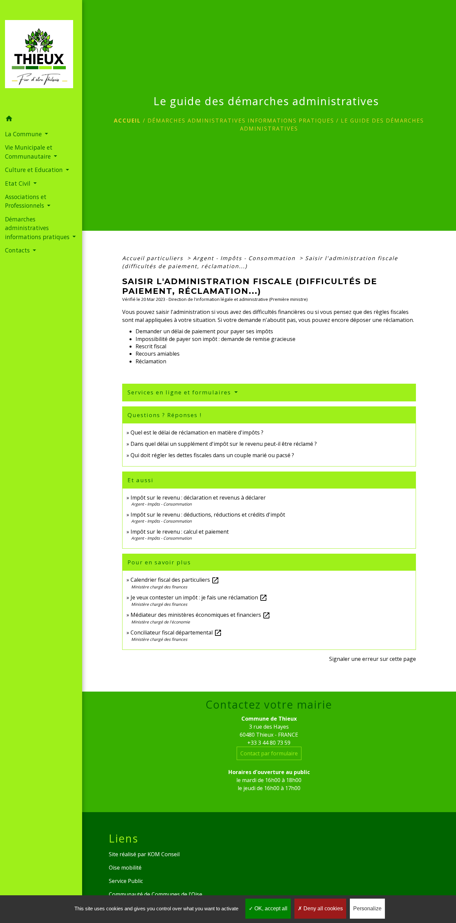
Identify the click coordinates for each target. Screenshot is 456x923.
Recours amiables (158, 353)
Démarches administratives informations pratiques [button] (38, 228)
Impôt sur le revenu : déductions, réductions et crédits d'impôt (208, 514)
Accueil (127, 120)
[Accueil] (41, 56)
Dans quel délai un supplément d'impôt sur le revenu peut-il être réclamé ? (224, 443)
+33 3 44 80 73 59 (268, 742)
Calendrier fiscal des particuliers (175, 579)
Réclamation (151, 361)
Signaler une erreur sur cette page (372, 659)
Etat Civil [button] (18, 183)
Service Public (126, 881)
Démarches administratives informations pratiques (241, 120)
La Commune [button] (24, 134)
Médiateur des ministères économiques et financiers (200, 614)
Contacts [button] (18, 250)
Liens (123, 838)
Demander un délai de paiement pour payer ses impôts (205, 331)
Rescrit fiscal (151, 346)
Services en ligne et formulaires (180, 392)
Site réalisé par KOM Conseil (144, 854)
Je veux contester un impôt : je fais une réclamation (199, 597)
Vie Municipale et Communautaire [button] (28, 151)
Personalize (367, 908)
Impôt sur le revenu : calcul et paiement (180, 531)
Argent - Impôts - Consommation (245, 258)
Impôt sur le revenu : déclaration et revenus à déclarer (198, 497)
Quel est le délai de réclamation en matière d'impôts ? (197, 432)
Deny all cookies (322, 908)
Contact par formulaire (269, 753)
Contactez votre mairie (269, 704)
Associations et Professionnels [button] (25, 201)
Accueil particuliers (153, 258)
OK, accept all (270, 908)
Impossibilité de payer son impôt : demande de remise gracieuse (215, 339)
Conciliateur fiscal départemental (176, 632)
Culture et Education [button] (34, 170)
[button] (41, 119)
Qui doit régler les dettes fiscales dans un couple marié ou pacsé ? (212, 455)
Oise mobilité (125, 867)
